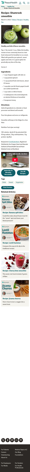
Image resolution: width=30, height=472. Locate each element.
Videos (14, 20)
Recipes (20, 20)
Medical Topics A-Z (21, 450)
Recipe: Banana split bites (13, 213)
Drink (4, 182)
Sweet (11, 182)
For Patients (5, 450)
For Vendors (19, 463)
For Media (4, 466)
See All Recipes (23, 172)
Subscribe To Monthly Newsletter (8, 172)
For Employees (6, 463)
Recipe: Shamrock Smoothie (12, 8)
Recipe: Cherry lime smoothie (14, 271)
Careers (3, 452)
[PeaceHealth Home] (9, 2)
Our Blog (18, 452)
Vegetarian (19, 182)
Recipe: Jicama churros (12, 299)
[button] (24, 3)
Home (3, 6)
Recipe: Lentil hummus (12, 243)
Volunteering (5, 455)
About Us (4, 457)
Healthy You (10, 6)
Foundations (19, 455)
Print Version (7, 187)
